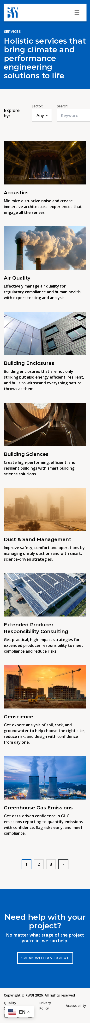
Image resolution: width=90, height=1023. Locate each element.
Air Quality (17, 278)
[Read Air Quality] (45, 248)
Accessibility (76, 1005)
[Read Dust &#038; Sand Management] (45, 509)
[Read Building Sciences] (45, 424)
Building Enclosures (30, 363)
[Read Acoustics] (45, 162)
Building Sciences (26, 454)
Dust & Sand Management (37, 539)
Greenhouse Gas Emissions (38, 808)
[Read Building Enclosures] (45, 333)
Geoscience (18, 717)
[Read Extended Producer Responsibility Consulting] (45, 594)
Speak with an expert (45, 958)
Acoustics (16, 193)
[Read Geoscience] (45, 686)
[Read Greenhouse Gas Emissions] (45, 778)
